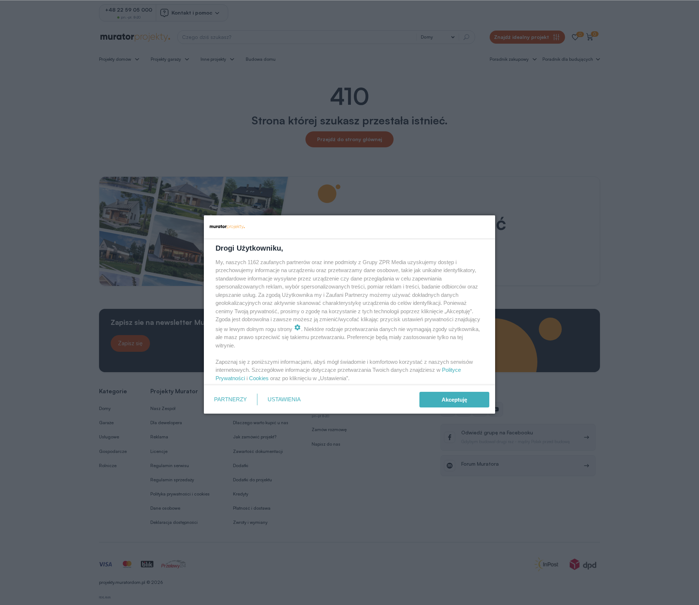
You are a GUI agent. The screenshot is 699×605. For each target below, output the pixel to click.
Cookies (259, 378)
